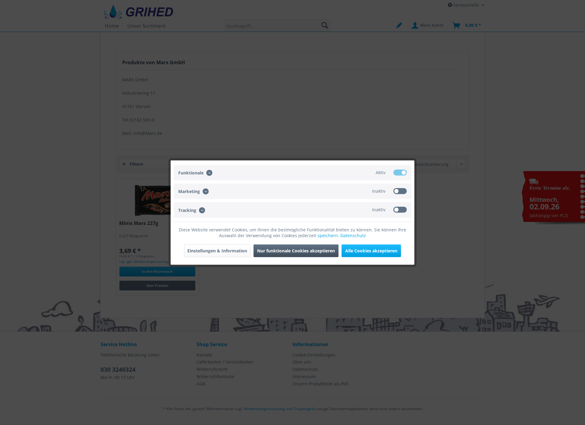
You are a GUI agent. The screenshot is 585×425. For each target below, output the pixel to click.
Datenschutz (353, 235)
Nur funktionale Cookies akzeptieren (296, 250)
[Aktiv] (400, 173)
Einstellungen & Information (217, 250)
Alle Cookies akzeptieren (371, 250)
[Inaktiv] (400, 191)
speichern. (328, 235)
